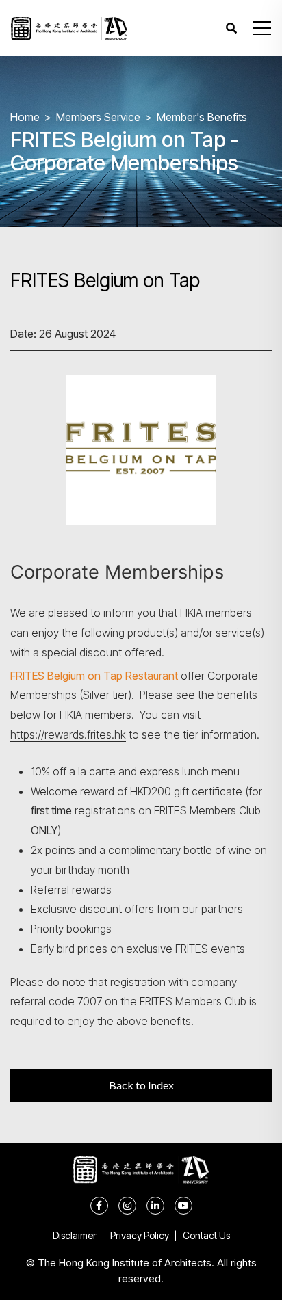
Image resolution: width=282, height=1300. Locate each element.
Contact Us (206, 1235)
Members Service (98, 117)
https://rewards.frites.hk (68, 734)
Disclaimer (75, 1235)
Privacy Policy (139, 1235)
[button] (262, 28)
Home (25, 117)
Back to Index (141, 1084)
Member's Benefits (202, 117)
